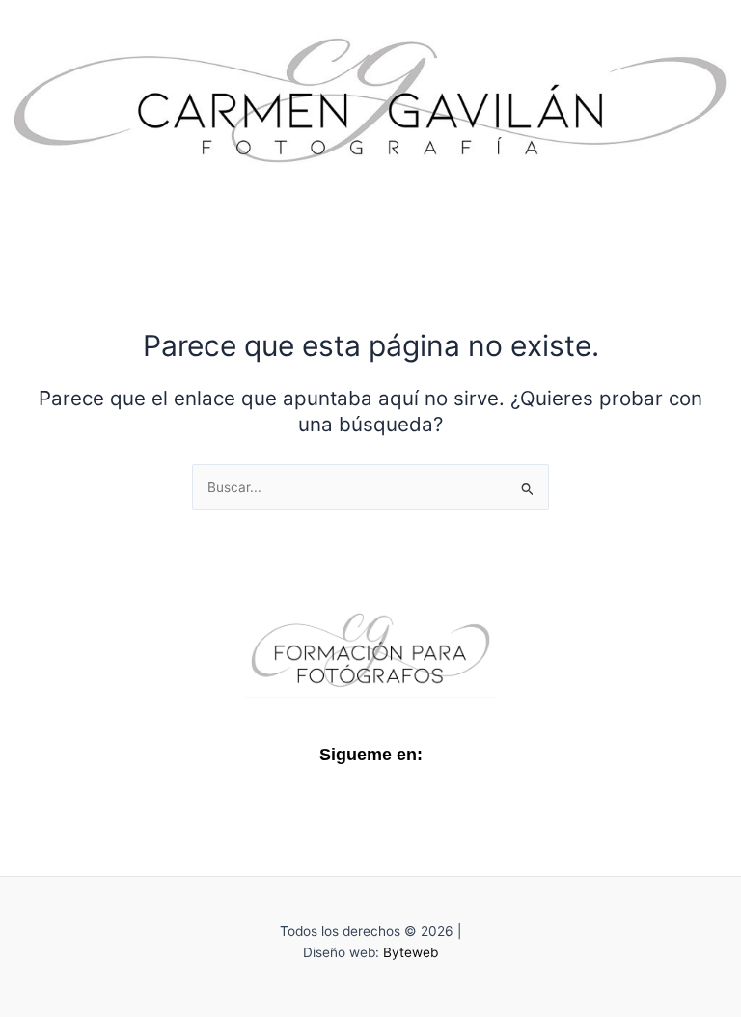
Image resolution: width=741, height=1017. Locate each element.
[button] (370, 210)
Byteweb (410, 952)
